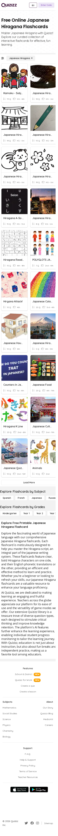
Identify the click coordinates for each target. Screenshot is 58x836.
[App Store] (19, 789)
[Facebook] (32, 823)
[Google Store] (39, 789)
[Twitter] (26, 823)
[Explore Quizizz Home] (9, 5)
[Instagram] (37, 823)
